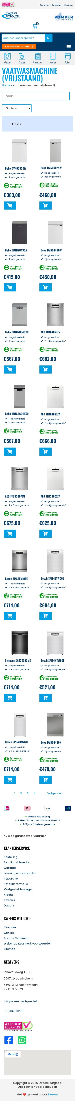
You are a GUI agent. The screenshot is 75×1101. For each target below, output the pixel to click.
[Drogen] (22, 56)
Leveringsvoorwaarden (20, 873)
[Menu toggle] (68, 46)
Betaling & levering (17, 862)
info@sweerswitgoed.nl (20, 1001)
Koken (68, 62)
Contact (10, 933)
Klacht (8, 895)
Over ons (10, 927)
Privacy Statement (16, 938)
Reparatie (11, 878)
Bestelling (11, 857)
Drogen (22, 62)
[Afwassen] (37, 56)
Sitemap (9, 949)
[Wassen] (7, 56)
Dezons (53, 1094)
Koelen (53, 62)
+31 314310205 (13, 1011)
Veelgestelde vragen (18, 889)
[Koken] (67, 56)
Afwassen (37, 62)
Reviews (9, 900)
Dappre (9, 905)
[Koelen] (53, 56)
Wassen (7, 62)
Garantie (10, 868)
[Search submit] (48, 38)
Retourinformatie (16, 884)
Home (6, 85)
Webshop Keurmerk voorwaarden (28, 943)
